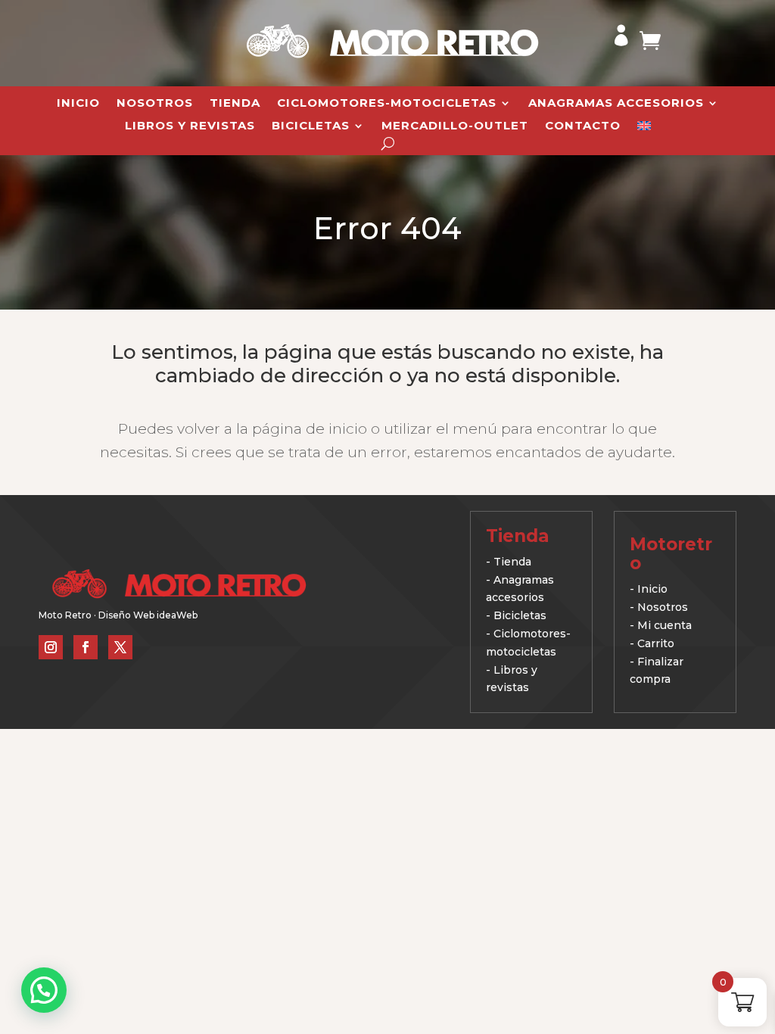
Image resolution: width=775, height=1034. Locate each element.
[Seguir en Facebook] (85, 647)
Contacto (583, 126)
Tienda (235, 104)
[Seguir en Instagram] (51, 647)
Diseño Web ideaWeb (148, 615)
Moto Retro (65, 615)
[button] (44, 990)
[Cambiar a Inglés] (644, 128)
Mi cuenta (664, 625)
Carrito (655, 643)
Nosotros (155, 104)
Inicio (78, 104)
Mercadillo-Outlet (454, 126)
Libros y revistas (190, 126)
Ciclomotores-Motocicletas (386, 104)
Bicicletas (311, 126)
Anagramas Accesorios (616, 104)
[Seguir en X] (120, 647)
